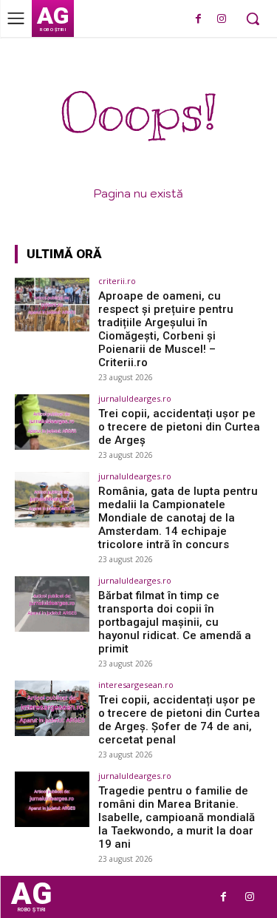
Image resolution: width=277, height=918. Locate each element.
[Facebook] (198, 19)
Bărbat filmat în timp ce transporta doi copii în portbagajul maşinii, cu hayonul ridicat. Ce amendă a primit (174, 622)
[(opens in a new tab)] (52, 304)
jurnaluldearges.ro (134, 398)
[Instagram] (221, 19)
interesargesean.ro (136, 685)
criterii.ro (117, 281)
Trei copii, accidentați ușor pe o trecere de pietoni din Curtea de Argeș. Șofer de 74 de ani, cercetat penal (179, 719)
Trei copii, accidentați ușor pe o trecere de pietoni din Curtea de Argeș (179, 427)
